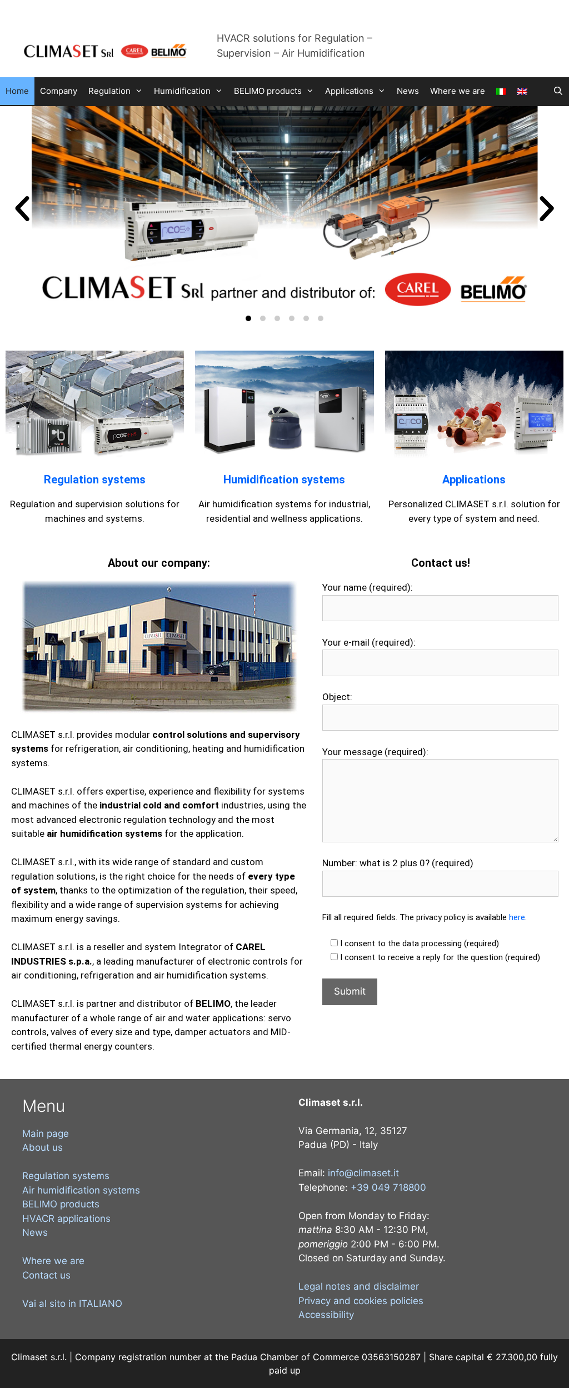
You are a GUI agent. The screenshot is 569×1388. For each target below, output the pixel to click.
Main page (45, 1133)
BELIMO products (268, 91)
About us (42, 1147)
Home (17, 91)
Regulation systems (95, 479)
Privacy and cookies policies (360, 1300)
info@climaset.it (363, 1173)
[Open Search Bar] (558, 91)
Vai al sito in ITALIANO (72, 1303)
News (408, 91)
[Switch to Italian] (501, 91)
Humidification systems (284, 479)
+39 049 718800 (388, 1187)
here (517, 917)
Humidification (182, 91)
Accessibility (326, 1314)
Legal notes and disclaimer (358, 1286)
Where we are (457, 91)
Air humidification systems (81, 1190)
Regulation (109, 91)
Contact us (46, 1275)
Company (58, 91)
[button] (22, 209)
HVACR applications (66, 1218)
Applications (349, 91)
